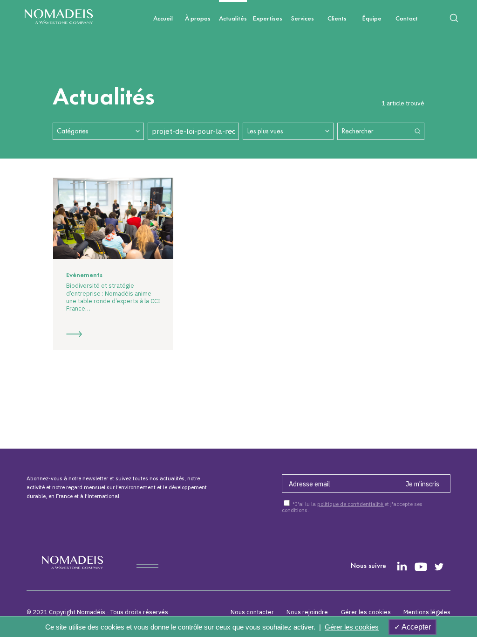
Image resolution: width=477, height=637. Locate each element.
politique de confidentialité (350, 503)
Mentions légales (426, 612)
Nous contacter (252, 612)
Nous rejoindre (307, 612)
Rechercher (357, 131)
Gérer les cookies (366, 612)
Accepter (415, 627)
